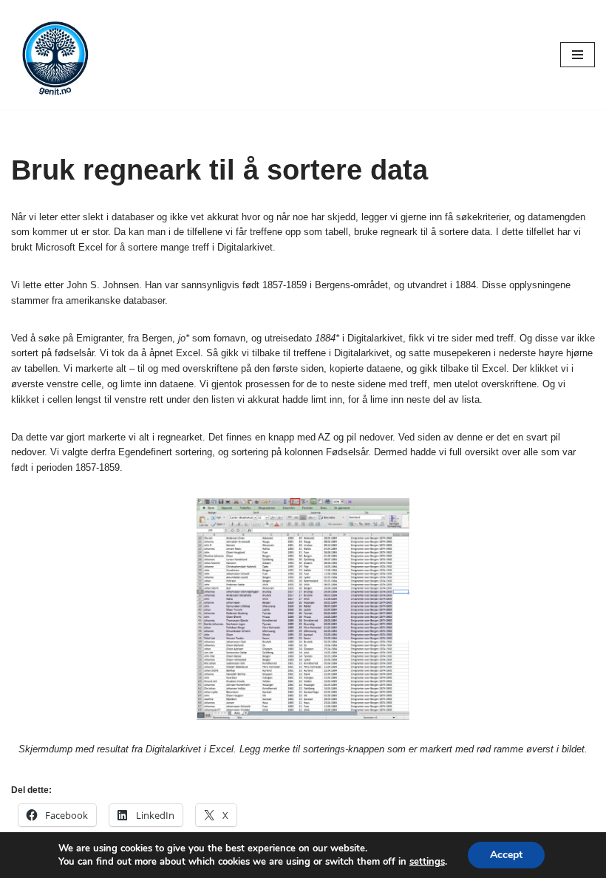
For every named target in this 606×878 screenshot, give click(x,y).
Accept (506, 855)
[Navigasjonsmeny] (577, 54)
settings (427, 861)
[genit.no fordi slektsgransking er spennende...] (55, 54)
